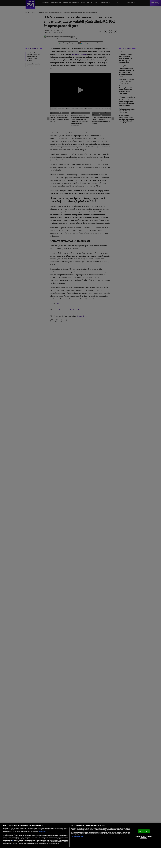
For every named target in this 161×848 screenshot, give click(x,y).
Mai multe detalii (42, 831)
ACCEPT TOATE (143, 831)
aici (13, 840)
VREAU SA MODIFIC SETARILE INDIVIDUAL (143, 837)
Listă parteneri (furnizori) (77, 836)
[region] (80, 835)
